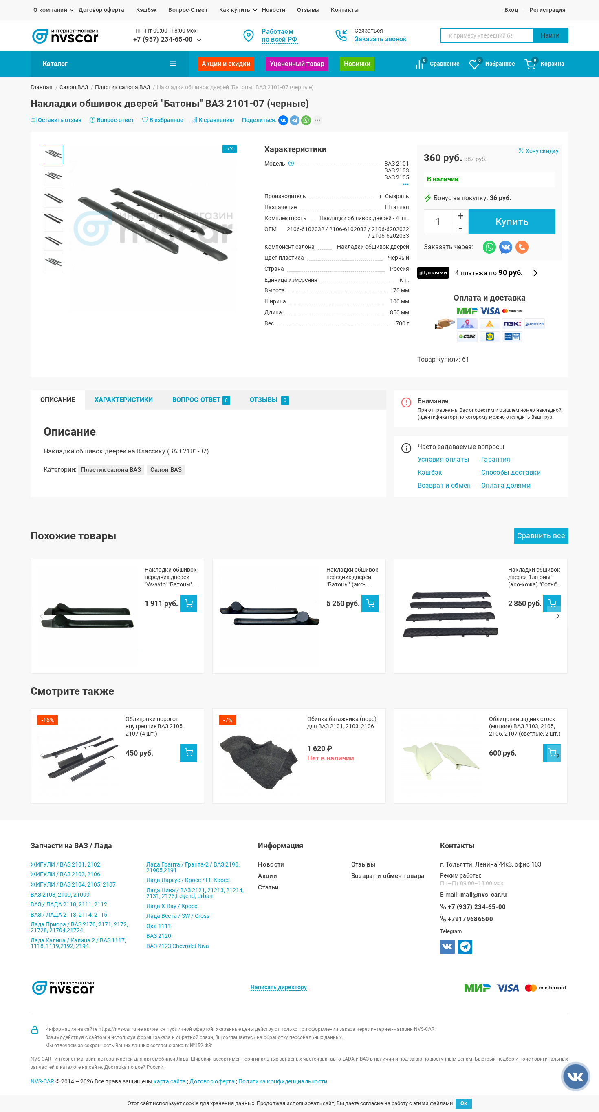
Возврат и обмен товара (388, 876)
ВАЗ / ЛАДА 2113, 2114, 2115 (69, 914)
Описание (57, 400)
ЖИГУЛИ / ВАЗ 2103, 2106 (65, 874)
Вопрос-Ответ (187, 10)
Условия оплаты (443, 459)
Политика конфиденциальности (283, 1081)
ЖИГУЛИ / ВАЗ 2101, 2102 (65, 864)
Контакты (345, 10)
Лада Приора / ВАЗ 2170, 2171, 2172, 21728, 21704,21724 (79, 927)
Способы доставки (511, 472)
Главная (42, 87)
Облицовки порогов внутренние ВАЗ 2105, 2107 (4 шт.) (155, 726)
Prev (41, 617)
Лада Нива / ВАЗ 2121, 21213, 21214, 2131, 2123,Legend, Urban (195, 893)
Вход (511, 10)
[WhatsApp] (306, 120)
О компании (50, 10)
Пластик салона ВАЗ (122, 87)
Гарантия (496, 459)
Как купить (235, 10)
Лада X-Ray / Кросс (171, 906)
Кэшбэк (146, 10)
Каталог (55, 64)
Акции (267, 876)
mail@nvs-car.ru (483, 895)
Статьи (268, 887)
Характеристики (124, 400)
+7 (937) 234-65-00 (163, 39)
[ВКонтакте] (283, 120)
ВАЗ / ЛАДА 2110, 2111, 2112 (69, 904)
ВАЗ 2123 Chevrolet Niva (177, 946)
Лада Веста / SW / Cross (177, 916)
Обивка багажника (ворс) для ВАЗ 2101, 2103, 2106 (342, 723)
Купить (512, 222)
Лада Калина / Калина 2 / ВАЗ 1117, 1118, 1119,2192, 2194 (78, 943)
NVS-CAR (42, 1081)
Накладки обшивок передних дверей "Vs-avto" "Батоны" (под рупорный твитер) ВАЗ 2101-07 (171, 577)
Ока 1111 (158, 926)
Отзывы (308, 10)
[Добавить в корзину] (188, 603)
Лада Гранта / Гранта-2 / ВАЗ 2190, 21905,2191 (193, 867)
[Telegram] (295, 120)
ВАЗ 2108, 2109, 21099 (60, 895)
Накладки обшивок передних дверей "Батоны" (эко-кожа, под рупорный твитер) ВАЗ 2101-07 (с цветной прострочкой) (352, 577)
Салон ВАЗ (73, 87)
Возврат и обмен (444, 485)
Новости (274, 10)
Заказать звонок (381, 39)
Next (557, 617)
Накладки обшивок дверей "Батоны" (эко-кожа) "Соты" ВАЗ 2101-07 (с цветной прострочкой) (534, 577)
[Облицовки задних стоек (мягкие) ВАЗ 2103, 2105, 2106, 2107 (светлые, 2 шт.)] (441, 756)
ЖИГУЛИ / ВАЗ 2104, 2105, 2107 (73, 884)
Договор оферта (102, 10)
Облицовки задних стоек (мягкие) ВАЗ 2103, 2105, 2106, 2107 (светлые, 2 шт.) (525, 726)
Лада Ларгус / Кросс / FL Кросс (187, 880)
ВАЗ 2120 (158, 936)
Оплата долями (506, 485)
